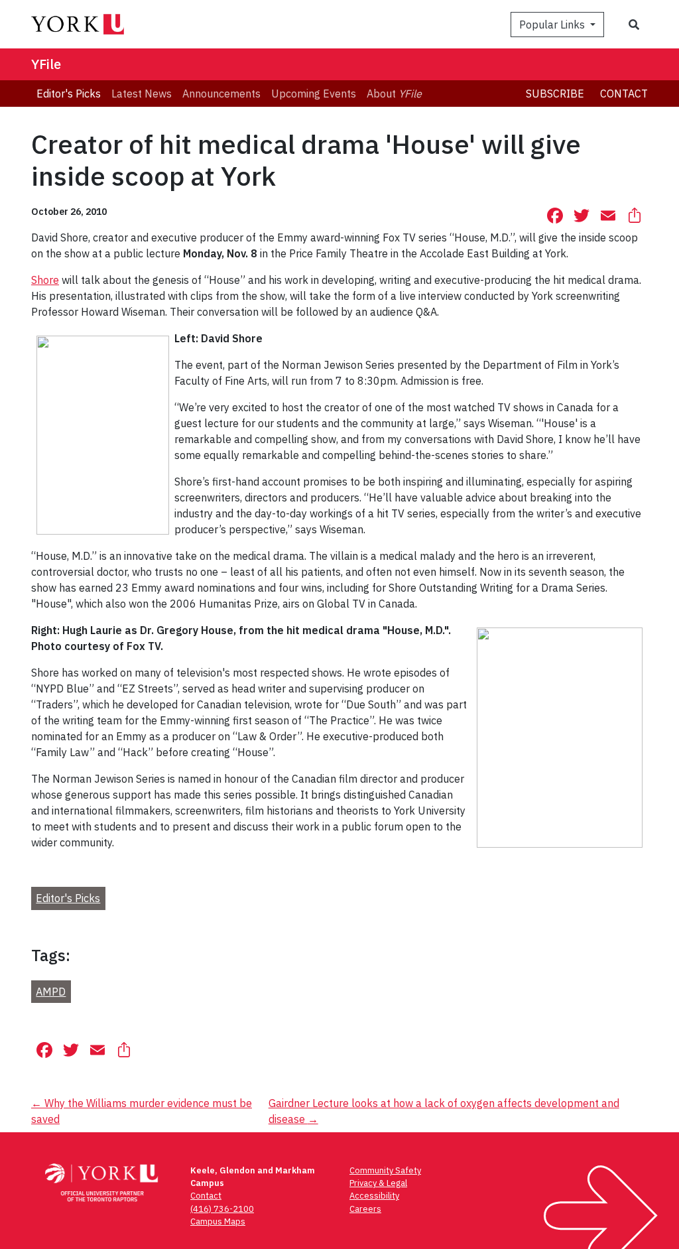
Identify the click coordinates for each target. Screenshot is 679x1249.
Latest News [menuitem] (141, 93)
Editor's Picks (68, 898)
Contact (624, 93)
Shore (45, 280)
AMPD (51, 991)
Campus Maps (217, 1221)
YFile (46, 64)
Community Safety (385, 1170)
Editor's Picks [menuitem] (68, 93)
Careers (365, 1209)
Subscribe (555, 93)
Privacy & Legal (378, 1183)
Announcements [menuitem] (221, 93)
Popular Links (553, 24)
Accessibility (374, 1195)
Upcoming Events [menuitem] (313, 93)
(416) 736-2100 (222, 1209)
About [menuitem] (394, 93)
